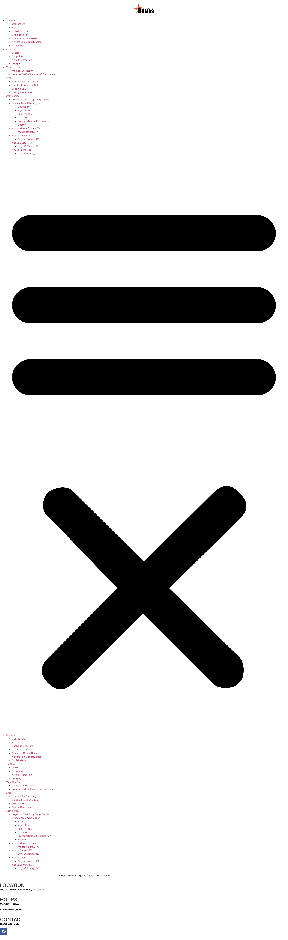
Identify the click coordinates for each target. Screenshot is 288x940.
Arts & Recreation (22, 59)
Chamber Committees (24, 38)
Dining (15, 52)
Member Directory (22, 70)
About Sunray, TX (22, 149)
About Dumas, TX (22, 135)
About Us (17, 27)
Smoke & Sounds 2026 (25, 85)
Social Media (19, 45)
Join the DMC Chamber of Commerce (33, 74)
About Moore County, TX (26, 128)
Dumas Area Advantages (26, 103)
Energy (22, 124)
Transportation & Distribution (34, 121)
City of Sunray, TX (28, 153)
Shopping (17, 56)
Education (23, 106)
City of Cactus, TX (28, 146)
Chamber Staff (20, 34)
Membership (13, 67)
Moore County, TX (28, 131)
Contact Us (18, 23)
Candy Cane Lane (22, 92)
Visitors (10, 49)
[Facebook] (4, 931)
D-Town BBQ (19, 88)
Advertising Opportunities (26, 41)
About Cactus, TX (22, 142)
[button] (144, 444)
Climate (22, 117)
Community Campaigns (25, 81)
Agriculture (24, 110)
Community (12, 95)
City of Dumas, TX (28, 139)
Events (10, 77)
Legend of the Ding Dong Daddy (30, 99)
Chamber (11, 20)
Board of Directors (22, 31)
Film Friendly (25, 113)
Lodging (16, 63)
